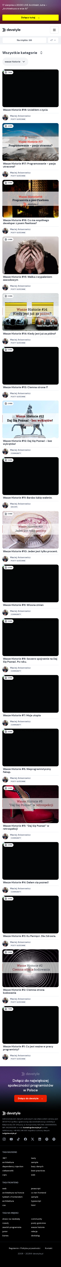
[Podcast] (47, 1139)
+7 (51, 40)
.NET (4, 1158)
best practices (38, 1170)
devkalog (35, 1235)
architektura (8, 1162)
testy (33, 1158)
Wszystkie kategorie (19, 52)
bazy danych (37, 1166)
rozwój (5, 1223)
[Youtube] (11, 1139)
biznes (5, 1235)
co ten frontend (38, 1192)
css (4, 1205)
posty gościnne (38, 1223)
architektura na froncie (13, 1192)
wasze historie (12, 61)
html (33, 1205)
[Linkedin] (39, 1139)
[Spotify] (54, 1139)
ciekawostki (7, 1170)
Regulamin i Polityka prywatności (24, 1248)
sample (34, 1162)
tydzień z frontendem (12, 1196)
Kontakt (48, 1248)
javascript (35, 1188)
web (33, 1174)
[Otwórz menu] (54, 30)
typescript (36, 1201)
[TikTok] (18, 1139)
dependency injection (12, 1166)
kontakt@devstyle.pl (32, 1127)
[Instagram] (4, 1139)
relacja (34, 1231)
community (36, 1219)
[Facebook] (25, 1139)
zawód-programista (11, 1227)
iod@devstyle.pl (9, 1133)
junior (5, 1231)
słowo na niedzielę (11, 1219)
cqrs (4, 1174)
